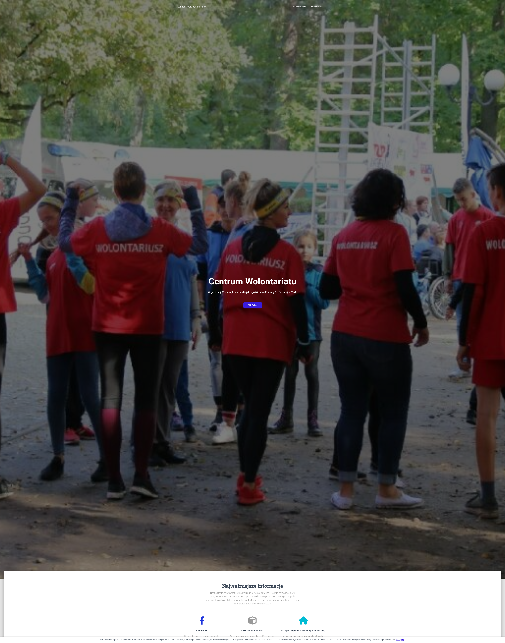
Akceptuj (400, 640)
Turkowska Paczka (317, 7)
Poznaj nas (252, 305)
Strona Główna (299, 7)
